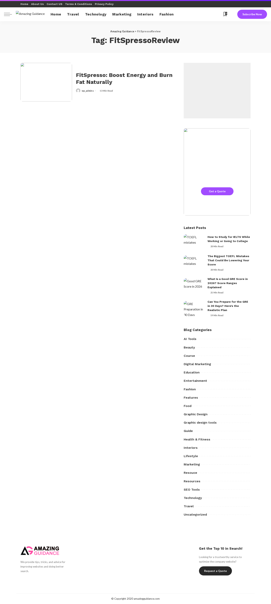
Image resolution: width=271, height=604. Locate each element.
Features (191, 397)
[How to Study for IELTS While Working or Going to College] (194, 241)
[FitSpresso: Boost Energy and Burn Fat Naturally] (46, 82)
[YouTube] (203, 14)
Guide (188, 431)
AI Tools (190, 339)
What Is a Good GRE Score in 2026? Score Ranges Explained (228, 283)
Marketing (192, 464)
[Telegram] (213, 14)
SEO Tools (192, 489)
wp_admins (88, 91)
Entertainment (195, 381)
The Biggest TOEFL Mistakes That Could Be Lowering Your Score (228, 260)
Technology (193, 498)
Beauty (189, 347)
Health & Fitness (197, 439)
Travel (189, 506)
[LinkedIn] (50, 579)
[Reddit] (208, 14)
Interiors (191, 448)
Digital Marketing (197, 364)
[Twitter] (193, 14)
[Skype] (198, 14)
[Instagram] (43, 579)
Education (192, 372)
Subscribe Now (252, 14)
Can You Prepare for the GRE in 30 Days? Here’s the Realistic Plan (228, 306)
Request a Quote (215, 570)
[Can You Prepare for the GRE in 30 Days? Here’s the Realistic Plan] (194, 308)
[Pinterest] (36, 579)
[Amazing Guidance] (30, 14)
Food (187, 406)
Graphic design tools (200, 422)
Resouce (190, 473)
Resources (192, 481)
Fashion (190, 389)
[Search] (232, 14)
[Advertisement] (217, 90)
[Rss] (218, 14)
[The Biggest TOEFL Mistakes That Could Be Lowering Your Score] (194, 263)
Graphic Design (196, 414)
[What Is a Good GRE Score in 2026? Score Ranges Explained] (194, 285)
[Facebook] (188, 14)
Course (189, 356)
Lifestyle (191, 456)
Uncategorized (195, 514)
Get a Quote (217, 191)
